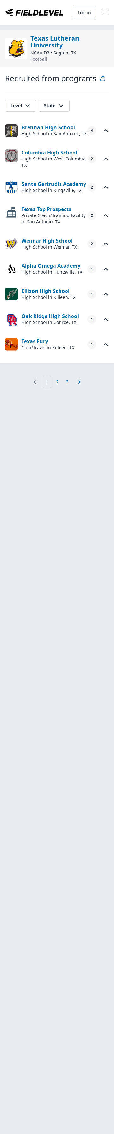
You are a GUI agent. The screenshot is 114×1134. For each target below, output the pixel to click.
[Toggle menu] (106, 13)
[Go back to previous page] (34, 382)
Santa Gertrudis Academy (54, 184)
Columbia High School (49, 152)
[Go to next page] (79, 382)
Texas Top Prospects (46, 209)
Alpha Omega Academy (51, 265)
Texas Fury (35, 341)
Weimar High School (47, 240)
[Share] (103, 78)
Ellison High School (46, 291)
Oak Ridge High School (50, 316)
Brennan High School (48, 127)
